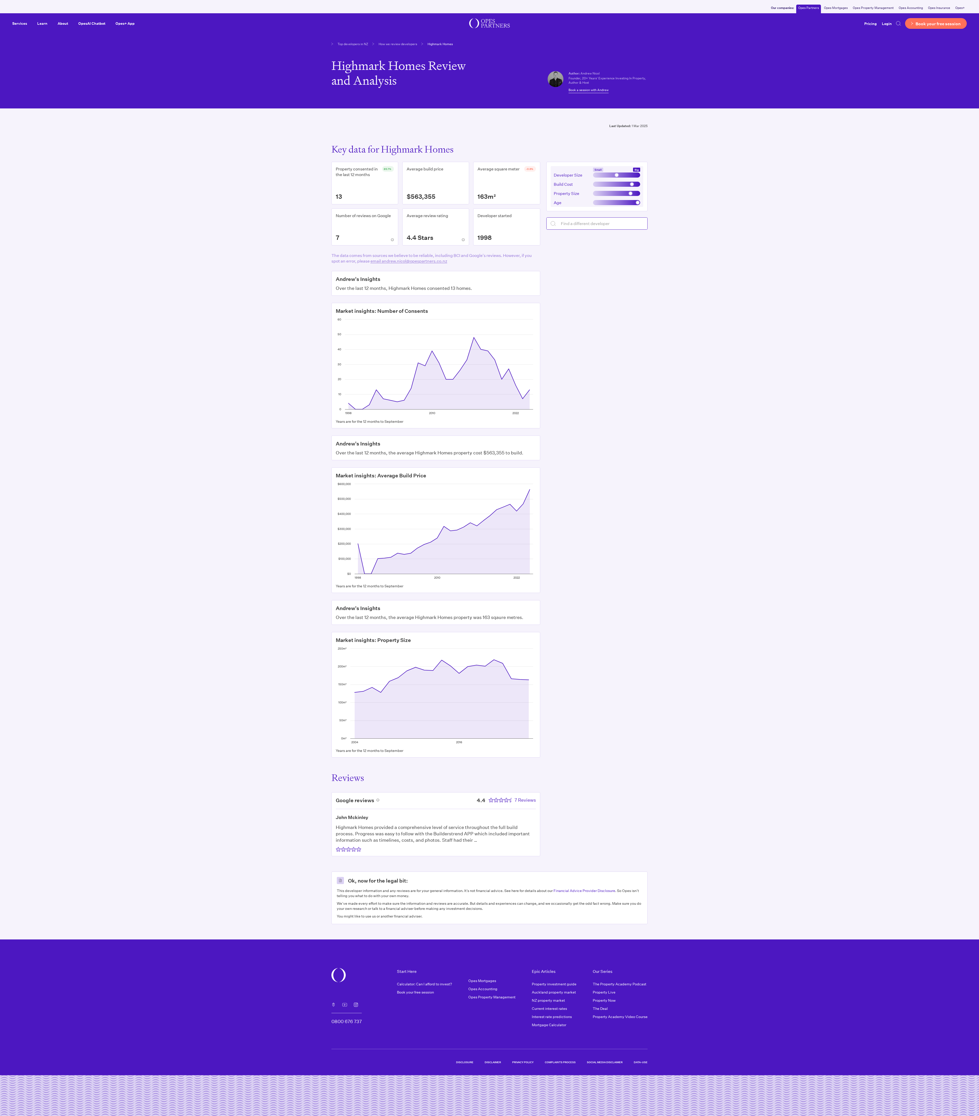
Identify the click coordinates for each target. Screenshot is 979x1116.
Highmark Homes (440, 44)
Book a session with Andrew (589, 90)
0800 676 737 (346, 1021)
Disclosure (464, 1062)
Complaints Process (560, 1062)
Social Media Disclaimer (605, 1062)
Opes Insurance (939, 8)
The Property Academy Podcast (619, 984)
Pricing (870, 23)
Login (887, 23)
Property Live (604, 992)
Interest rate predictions (552, 1016)
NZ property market (548, 1000)
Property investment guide (554, 984)
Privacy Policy (523, 1062)
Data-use (641, 1062)
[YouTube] (345, 1005)
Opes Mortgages (836, 8)
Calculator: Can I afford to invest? (424, 984)
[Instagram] (356, 1005)
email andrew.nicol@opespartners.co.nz (408, 261)
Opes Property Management (873, 8)
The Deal (600, 1008)
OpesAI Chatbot (91, 23)
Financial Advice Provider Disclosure (584, 890)
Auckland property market (554, 992)
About (63, 23)
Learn (42, 23)
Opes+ (960, 8)
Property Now (604, 1000)
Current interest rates (549, 1008)
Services (19, 23)
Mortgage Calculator (549, 1024)
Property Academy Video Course (620, 1016)
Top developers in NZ (353, 44)
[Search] (898, 23)
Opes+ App (125, 23)
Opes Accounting (911, 8)
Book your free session (415, 992)
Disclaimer (493, 1062)
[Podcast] (333, 1005)
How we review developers (398, 44)
